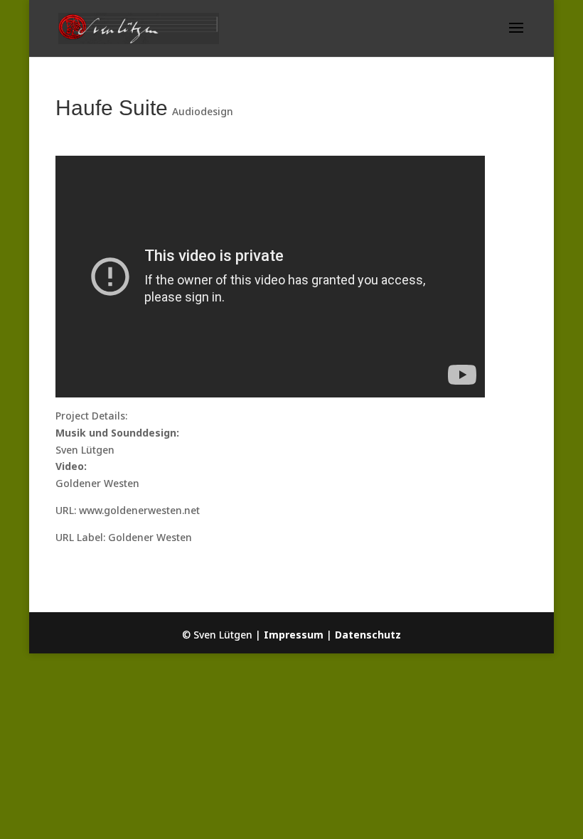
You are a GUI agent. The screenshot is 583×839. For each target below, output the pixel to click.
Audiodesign (202, 111)
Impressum (293, 634)
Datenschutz (368, 634)
